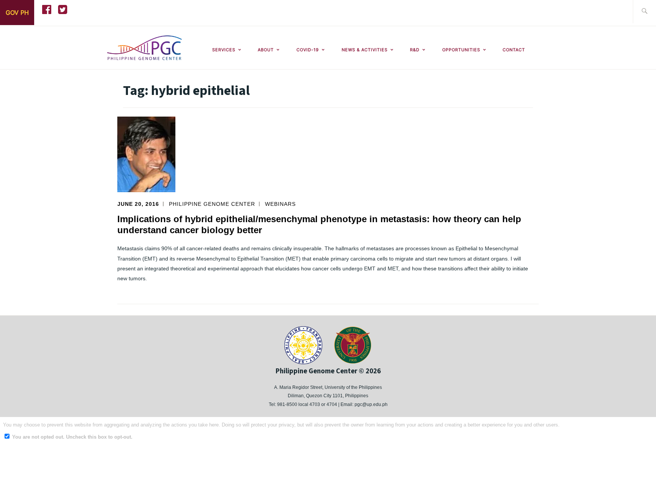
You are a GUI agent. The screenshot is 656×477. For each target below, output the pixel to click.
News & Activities (365, 49)
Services (223, 49)
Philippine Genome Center (212, 204)
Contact (514, 49)
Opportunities (461, 49)
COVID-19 (307, 49)
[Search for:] (644, 11)
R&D (414, 49)
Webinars (280, 204)
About (266, 49)
